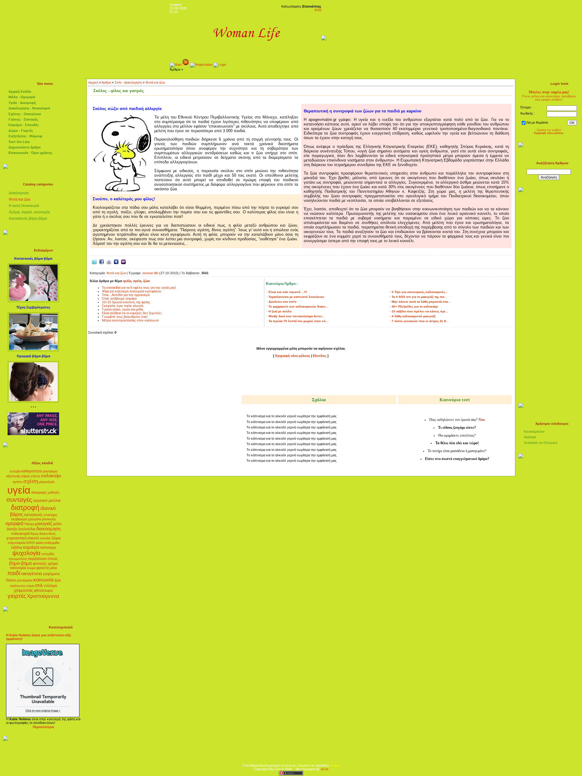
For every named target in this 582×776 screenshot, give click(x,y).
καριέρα (31, 547)
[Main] (176, 64)
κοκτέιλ (45, 538)
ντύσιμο (50, 585)
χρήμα (53, 563)
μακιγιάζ (43, 523)
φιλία (39, 543)
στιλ (39, 585)
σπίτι (30, 542)
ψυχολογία (26, 553)
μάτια (53, 568)
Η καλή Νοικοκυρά (24, 206)
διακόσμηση (48, 528)
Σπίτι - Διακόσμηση (128, 82)
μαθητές (53, 492)
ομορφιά (14, 523)
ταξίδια (16, 547)
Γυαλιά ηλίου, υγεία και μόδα (122, 309)
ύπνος (53, 559)
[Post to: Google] (108, 261)
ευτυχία (15, 471)
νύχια (30, 586)
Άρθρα (106, 82)
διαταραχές (39, 492)
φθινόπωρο (43, 590)
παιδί (13, 573)
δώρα (56, 538)
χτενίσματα (24, 580)
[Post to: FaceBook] (101, 261)
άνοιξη (12, 529)
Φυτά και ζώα (19, 199)
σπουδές (48, 554)
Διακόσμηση (19, 193)
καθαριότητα (31, 471)
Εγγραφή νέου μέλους (292, 356)
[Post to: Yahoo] (123, 261)
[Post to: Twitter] (94, 261)
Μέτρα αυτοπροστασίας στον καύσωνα (130, 320)
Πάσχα (29, 524)
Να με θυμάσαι (537, 122)
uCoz (325, 769)
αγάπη (17, 482)
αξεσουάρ (13, 476)
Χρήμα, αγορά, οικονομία (29, 212)
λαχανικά (40, 500)
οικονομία (18, 568)
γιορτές (17, 596)
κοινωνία (43, 580)
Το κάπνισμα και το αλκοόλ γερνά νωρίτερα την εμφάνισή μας (291, 416)
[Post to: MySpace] (116, 261)
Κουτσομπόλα (534, 431)
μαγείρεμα (50, 471)
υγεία (18, 490)
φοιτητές (40, 563)
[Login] (219, 64)
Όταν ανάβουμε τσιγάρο (119, 298)
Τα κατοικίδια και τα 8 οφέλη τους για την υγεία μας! (139, 287)
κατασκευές (33, 515)
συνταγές (19, 499)
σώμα (31, 568)
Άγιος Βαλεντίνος (43, 533)
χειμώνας (23, 590)
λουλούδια (26, 529)
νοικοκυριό (20, 533)
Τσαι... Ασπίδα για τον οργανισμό (126, 295)
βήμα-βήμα (20, 563)
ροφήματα (51, 574)
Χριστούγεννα (43, 596)
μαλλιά (54, 500)
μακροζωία (46, 482)
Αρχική (93, 82)
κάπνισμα (48, 547)
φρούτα (42, 568)
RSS (318, 10)
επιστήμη (50, 515)
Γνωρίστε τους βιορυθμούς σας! (125, 316)
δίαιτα (11, 580)
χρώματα (34, 519)
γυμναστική (16, 538)
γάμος (25, 476)
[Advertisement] (301, 377)
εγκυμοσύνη (18, 559)
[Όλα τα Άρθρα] (185, 64)
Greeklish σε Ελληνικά (540, 443)
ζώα (58, 580)
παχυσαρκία (16, 543)
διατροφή (25, 507)
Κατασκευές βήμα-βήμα (28, 218)
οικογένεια (31, 573)
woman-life (150, 273)
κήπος (35, 476)
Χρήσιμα (530, 437)
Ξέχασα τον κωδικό (549, 130)
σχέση (30, 481)
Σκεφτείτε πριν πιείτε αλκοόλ (123, 306)
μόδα (57, 524)
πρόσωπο (17, 586)
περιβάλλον (37, 559)
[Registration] (201, 64)
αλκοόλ (33, 538)
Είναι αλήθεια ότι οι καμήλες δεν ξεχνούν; (132, 313)
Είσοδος (320, 356)
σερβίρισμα (19, 519)
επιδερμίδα (51, 543)
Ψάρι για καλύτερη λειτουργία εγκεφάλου (131, 291)
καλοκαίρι (51, 475)
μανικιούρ (49, 519)
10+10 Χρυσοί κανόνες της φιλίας (126, 302)
